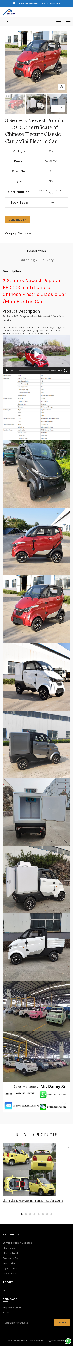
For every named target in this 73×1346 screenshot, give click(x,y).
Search (62, 1322)
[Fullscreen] (66, 370)
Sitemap (7, 1312)
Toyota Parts (10, 1268)
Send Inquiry (17, 219)
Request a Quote (12, 1307)
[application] (36, 354)
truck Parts (9, 1273)
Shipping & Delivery (37, 260)
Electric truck (10, 1253)
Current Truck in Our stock (18, 1242)
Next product (67, 21)
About (6, 1290)
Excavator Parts (12, 1258)
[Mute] (60, 370)
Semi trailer (9, 1263)
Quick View (67, 1146)
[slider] (34, 370)
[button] (36, 354)
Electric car (24, 233)
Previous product (58, 21)
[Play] (7, 370)
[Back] (5, 21)
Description (36, 251)
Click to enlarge (61, 87)
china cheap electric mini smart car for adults (33, 1200)
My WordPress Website (30, 1340)
